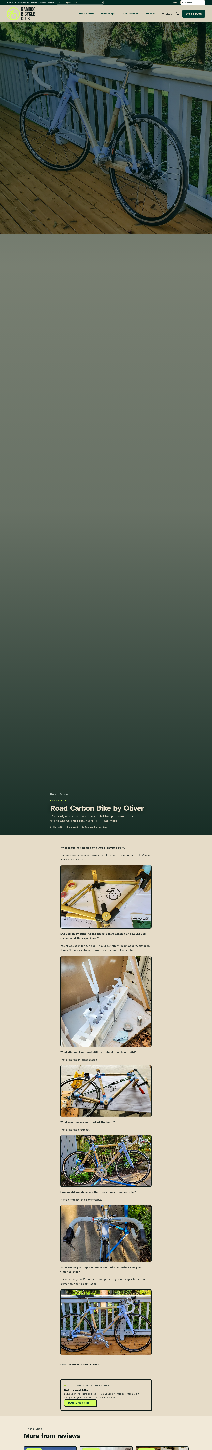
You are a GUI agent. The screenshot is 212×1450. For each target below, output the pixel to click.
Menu (169, 14)
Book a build (194, 13)
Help (175, 2)
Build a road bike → (80, 1402)
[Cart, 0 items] (177, 14)
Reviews (64, 794)
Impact (150, 13)
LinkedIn (86, 1364)
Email (96, 1364)
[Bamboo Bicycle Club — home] (21, 13)
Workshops (108, 13)
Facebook (74, 1364)
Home (53, 794)
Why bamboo (130, 13)
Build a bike (86, 13)
